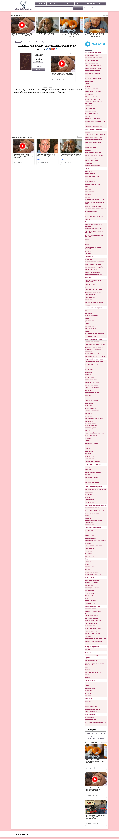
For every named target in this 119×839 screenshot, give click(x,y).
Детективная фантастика (93, 65)
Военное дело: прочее (92, 725)
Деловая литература (92, 606)
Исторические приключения (94, 262)
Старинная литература (93, 339)
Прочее (87, 658)
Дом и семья (89, 577)
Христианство (90, 548)
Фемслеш (88, 254)
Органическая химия (92, 411)
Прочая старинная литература (95, 356)
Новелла (88, 186)
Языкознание (89, 459)
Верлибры (88, 313)
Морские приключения (93, 264)
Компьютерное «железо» (93, 472)
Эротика (88, 251)
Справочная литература (94, 487)
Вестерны (88, 259)
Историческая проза (92, 176)
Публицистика (90, 525)
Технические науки (92, 435)
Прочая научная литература (94, 418)
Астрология (89, 530)
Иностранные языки (92, 393)
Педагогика (89, 413)
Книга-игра (89, 300)
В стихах (88, 318)
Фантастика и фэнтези (93, 52)
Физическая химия (91, 443)
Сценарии (88, 693)
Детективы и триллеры (93, 129)
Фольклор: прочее (91, 711)
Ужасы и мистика (91, 111)
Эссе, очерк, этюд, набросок (94, 216)
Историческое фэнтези (92, 73)
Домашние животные (92, 580)
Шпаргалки (89, 451)
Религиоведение (90, 428)
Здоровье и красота (91, 582)
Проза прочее (89, 192)
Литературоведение (91, 400)
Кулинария (89, 585)
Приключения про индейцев (94, 267)
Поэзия (87, 331)
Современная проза (91, 211)
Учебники (88, 438)
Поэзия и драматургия (93, 308)
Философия (89, 446)
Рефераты (88, 430)
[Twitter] (56, 49)
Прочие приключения (92, 272)
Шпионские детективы (92, 165)
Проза (87, 168)
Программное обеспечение (94, 480)
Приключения (90, 256)
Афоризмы (88, 171)
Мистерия (88, 690)
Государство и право (92, 385)
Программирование (91, 477)
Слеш (87, 244)
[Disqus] (47, 116)
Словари (88, 497)
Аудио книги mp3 (95, 736)
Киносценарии (90, 688)
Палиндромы (89, 326)
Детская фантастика (92, 287)
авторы (80, 3)
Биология (88, 367)
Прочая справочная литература (95, 489)
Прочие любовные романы (94, 242)
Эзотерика (88, 551)
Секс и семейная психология (94, 433)
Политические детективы (94, 155)
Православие (89, 535)
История (88, 395)
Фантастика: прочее (91, 113)
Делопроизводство (91, 618)
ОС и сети (88, 474)
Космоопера (89, 81)
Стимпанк (88, 106)
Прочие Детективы (91, 160)
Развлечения (89, 590)
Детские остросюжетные (93, 289)
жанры (51, 3)
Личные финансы (91, 623)
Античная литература (92, 342)
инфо (101, 3)
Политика (88, 416)
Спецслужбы (89, 717)
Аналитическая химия (93, 461)
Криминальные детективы (94, 145)
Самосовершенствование (93, 546)
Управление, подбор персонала (95, 639)
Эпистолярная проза (92, 214)
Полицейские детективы (93, 158)
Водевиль (88, 683)
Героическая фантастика (93, 58)
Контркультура (90, 181)
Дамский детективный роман (95, 134)
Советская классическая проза (95, 209)
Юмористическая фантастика (95, 121)
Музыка (87, 669)
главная (41, 3)
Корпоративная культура (93, 620)
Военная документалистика (94, 510)
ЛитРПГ (87, 83)
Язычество (88, 553)
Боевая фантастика (91, 55)
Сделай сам (89, 595)
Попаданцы (89, 94)
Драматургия (89, 321)
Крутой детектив (90, 147)
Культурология (90, 398)
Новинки (91, 3)
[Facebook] (50, 49)
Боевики (88, 132)
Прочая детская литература (94, 302)
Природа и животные (92, 269)
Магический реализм (92, 184)
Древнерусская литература (94, 347)
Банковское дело (90, 609)
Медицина (88, 405)
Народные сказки (91, 706)
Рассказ (88, 194)
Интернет (88, 469)
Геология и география (92, 382)
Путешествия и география (93, 275)
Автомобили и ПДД (91, 655)
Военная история (91, 380)
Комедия (88, 564)
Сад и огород (89, 593)
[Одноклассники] (52, 49)
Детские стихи (90, 294)
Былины (88, 701)
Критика (88, 515)
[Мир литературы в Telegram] (96, 46)
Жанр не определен (92, 647)
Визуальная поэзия (91, 315)
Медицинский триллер (93, 152)
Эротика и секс (90, 603)
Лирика (87, 323)
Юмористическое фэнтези (93, 124)
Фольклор (88, 699)
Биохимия (88, 372)
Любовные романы (92, 222)
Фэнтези (88, 116)
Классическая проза (92, 179)
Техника (88, 652)
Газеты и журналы (91, 660)
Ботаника (88, 374)
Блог (61, 3)
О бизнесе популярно (92, 631)
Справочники (89, 500)
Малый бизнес (90, 626)
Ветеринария (89, 377)
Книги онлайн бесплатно (96, 733)
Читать (38, 69)
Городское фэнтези (91, 60)
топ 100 (70, 3)
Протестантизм (90, 538)
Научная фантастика (92, 89)
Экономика (89, 644)
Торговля (88, 636)
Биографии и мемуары (92, 508)
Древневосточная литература (95, 344)
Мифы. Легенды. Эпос (92, 353)
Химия (87, 448)
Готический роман (91, 63)
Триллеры (88, 163)
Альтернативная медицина (94, 361)
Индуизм (88, 533)
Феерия (87, 219)
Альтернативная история (93, 126)
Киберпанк (89, 76)
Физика (87, 441)
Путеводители (90, 492)
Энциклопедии (90, 502)
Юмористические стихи (93, 574)
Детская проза (90, 284)
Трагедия (88, 696)
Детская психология (92, 387)
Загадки (88, 704)
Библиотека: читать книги (95, 738)
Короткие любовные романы (94, 228)
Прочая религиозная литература (96, 540)
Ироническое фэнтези (92, 71)
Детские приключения (93, 292)
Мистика (88, 86)
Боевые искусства (91, 720)
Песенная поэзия (91, 328)
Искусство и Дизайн (92, 513)
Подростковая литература (93, 672)
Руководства (89, 494)
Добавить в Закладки (91, 8)
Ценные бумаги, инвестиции (94, 641)
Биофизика (89, 369)
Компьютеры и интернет (94, 464)
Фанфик (88, 677)
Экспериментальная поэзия (94, 334)
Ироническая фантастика (93, 68)
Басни (87, 310)
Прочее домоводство (92, 588)
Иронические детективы (93, 137)
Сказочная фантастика (93, 99)
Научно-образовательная (94, 359)
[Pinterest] (54, 49)
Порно (87, 239)
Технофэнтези (90, 108)
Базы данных (89, 467)
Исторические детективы (93, 140)
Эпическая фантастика (93, 119)
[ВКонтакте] (47, 49)
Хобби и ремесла (90, 601)
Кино (87, 667)
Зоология (88, 390)
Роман (87, 197)
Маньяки (88, 150)
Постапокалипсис (91, 96)
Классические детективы (93, 142)
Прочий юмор (89, 567)
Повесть (88, 189)
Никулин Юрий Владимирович (39, 62)
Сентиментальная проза (93, 206)
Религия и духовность (93, 527)
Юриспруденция (90, 456)
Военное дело (90, 714)
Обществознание (90, 408)
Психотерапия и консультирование (91, 424)
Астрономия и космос (92, 364)
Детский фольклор (91, 297)
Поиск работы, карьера (92, 633)
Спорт (87, 598)
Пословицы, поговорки (92, 709)
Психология (89, 421)
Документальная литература (95, 505)
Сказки (87, 305)
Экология (88, 453)
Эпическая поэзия (91, 336)
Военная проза (90, 173)
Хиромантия (89, 556)
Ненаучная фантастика (93, 91)
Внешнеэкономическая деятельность (93, 612)
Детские (88, 277)
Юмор (87, 559)
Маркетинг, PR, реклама (93, 628)
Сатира (87, 569)
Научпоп (88, 518)
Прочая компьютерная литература (92, 483)
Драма (87, 685)
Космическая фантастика (93, 78)
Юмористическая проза (93, 572)
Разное (87, 649)
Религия (88, 543)
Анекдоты (39, 66)
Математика (89, 403)
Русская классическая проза (94, 199)
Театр (87, 675)
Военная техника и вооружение (95, 722)
